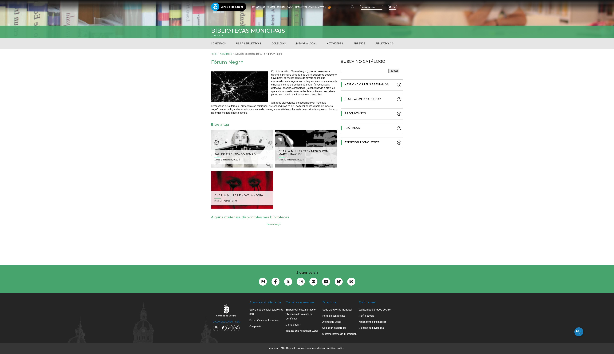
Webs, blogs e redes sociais (375, 310)
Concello (258, 7)
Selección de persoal (334, 328)
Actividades (335, 44)
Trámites (301, 7)
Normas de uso (304, 348)
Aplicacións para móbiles (372, 322)
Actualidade (284, 7)
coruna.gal (218, 35)
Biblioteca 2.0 (385, 44)
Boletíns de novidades (371, 328)
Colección (279, 44)
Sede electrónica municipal (337, 310)
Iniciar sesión (368, 7)
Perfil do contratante (333, 316)
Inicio (213, 54)
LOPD (282, 348)
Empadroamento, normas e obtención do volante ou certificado (301, 314)
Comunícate (316, 7)
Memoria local (306, 44)
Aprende (359, 44)
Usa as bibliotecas (248, 44)
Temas (271, 7)
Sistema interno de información (339, 334)
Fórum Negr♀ (274, 224)
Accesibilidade (318, 348)
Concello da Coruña (228, 8)
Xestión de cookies (335, 348)
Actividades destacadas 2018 (250, 54)
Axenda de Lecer (331, 322)
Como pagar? (293, 325)
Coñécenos (218, 44)
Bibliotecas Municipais (248, 30)
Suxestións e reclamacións (264, 320)
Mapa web (290, 348)
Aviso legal (273, 348)
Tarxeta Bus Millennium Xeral (302, 331)
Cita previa (255, 326)
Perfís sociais (366, 316)
